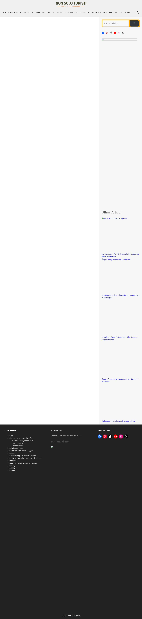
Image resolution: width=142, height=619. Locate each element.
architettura (11, 220)
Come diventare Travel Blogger (21, 451)
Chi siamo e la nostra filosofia (20, 438)
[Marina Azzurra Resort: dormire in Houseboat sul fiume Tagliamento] (119, 235)
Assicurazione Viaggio (93, 12)
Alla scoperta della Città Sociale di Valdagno (20, 176)
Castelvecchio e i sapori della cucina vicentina (21, 86)
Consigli (25, 12)
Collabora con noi (16, 448)
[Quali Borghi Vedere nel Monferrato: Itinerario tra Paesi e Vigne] (119, 276)
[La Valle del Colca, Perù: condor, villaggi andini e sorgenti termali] (119, 318)
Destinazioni (43, 12)
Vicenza (6, 129)
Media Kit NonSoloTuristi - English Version (25, 458)
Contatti (129, 12)
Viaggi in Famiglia (67, 12)
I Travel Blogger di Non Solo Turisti (22, 456)
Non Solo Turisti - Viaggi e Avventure (23, 463)
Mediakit (12, 461)
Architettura (11, 217)
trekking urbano (37, 220)
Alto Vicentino (11, 127)
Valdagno (40, 127)
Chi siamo (9, 12)
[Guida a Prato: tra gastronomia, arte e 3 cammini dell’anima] (119, 360)
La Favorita (27, 220)
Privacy (12, 466)
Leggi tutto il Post (13, 119)
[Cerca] (134, 23)
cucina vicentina (31, 127)
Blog (11, 436)
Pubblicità (13, 468)
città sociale (19, 220)
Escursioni (115, 12)
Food (8, 125)
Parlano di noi (17, 446)
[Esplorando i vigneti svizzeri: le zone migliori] (119, 402)
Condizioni (13, 453)
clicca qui (77, 436)
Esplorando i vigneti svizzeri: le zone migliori (118, 421)
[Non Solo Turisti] (71, 4)
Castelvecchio (21, 127)
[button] (137, 12)
